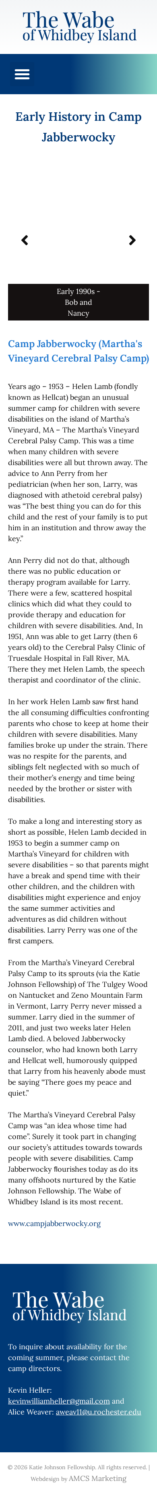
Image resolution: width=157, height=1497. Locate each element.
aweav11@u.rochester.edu (98, 1411)
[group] (78, 239)
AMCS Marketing (97, 1478)
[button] (22, 74)
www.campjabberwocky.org (54, 1223)
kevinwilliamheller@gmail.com (59, 1401)
